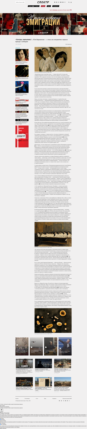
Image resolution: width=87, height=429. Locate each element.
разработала (37, 183)
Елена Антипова (59, 137)
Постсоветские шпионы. (24, 371)
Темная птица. (21, 62)
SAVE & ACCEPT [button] (3, 428)
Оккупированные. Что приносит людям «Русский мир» (20, 102)
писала (64, 150)
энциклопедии (64, 256)
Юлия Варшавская (69, 44)
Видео (49, 6)
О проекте (16, 398)
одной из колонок (44, 125)
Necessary (3, 419)
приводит (67, 275)
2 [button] (43, 356)
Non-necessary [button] (2, 423)
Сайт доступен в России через (61, 10)
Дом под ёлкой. (21, 94)
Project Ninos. (21, 78)
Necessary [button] (2, 418)
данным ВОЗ (59, 293)
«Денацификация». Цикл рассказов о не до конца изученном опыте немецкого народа (21, 122)
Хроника (37, 6)
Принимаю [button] (2, 406)
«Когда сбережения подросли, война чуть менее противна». (43, 389)
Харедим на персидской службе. (42, 370)
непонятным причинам (40, 191)
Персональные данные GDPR (67, 398)
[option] (22, 346)
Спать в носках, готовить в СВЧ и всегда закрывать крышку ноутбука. (24, 388)
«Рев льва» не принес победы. (62, 370)
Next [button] (72, 346)
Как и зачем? (2, 405)
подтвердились (43, 210)
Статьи (43, 6)
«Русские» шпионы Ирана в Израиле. (62, 389)
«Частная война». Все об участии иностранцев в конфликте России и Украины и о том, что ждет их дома (21, 108)
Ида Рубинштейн (54, 287)
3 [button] (45, 356)
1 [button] (41, 356)
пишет (58, 114)
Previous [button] (14, 346)
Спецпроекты (55, 6)
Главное (30, 6)
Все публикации (27, 398)
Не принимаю (6, 406)
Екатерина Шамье (44, 204)
